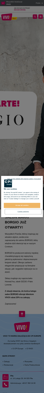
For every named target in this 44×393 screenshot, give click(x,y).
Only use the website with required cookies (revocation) (24, 179)
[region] (22, 196)
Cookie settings (23, 211)
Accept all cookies (22, 205)
